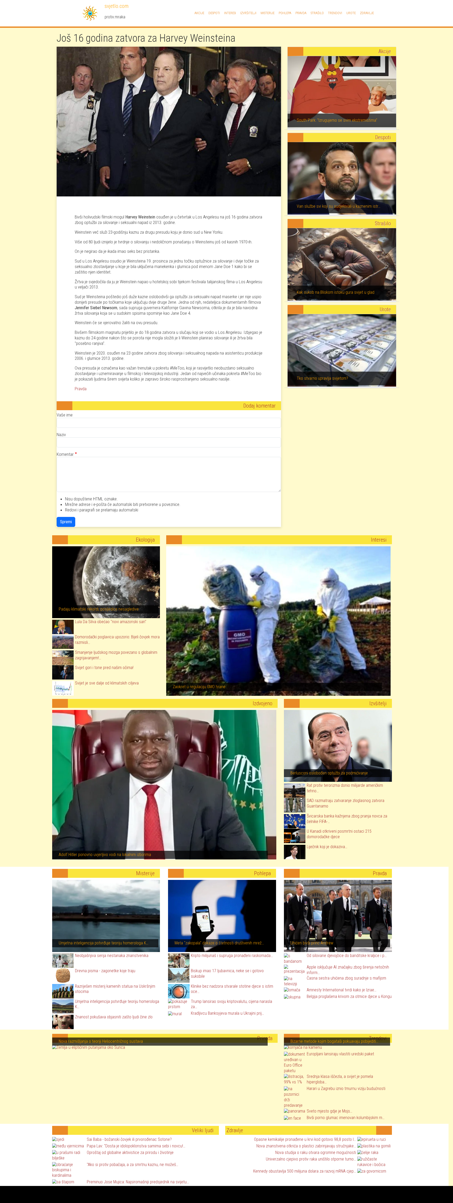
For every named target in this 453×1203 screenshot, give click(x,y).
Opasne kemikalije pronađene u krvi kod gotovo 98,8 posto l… (305, 1139)
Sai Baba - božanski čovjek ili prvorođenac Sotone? (129, 1139)
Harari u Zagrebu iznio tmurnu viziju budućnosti (346, 1088)
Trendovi (335, 13)
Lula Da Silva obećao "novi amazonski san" (110, 621)
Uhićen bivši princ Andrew (311, 942)
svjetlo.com (115, 6)
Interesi (230, 13)
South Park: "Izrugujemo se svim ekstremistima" (337, 120)
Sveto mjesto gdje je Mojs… (329, 1111)
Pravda (300, 13)
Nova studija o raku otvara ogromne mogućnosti (315, 1152)
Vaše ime (65, 415)
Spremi (66, 521)
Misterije (267, 13)
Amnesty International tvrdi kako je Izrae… (341, 989)
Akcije (199, 13)
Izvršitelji (248, 13)
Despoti (214, 13)
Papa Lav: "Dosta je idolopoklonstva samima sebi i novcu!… (136, 1145)
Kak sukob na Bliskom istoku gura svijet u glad (335, 292)
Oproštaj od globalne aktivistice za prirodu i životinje (130, 1152)
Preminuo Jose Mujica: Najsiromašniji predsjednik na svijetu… (138, 1181)
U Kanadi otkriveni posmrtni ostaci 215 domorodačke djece (339, 834)
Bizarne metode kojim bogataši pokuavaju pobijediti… (334, 1041)
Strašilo (317, 13)
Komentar (65, 454)
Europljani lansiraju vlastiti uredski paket (340, 1053)
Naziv (61, 434)
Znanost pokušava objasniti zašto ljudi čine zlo (114, 1016)
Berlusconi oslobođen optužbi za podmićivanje (329, 773)
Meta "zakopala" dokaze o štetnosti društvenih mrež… (219, 942)
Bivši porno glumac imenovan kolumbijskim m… (346, 1117)
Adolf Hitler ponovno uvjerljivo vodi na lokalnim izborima (105, 854)
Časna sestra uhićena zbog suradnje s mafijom (346, 978)
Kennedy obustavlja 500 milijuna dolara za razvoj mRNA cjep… (304, 1171)
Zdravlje (367, 13)
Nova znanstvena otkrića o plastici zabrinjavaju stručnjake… (306, 1145)
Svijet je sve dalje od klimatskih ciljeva (107, 683)
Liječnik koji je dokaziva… (327, 846)
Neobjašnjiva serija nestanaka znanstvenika (111, 955)
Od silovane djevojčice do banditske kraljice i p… (347, 955)
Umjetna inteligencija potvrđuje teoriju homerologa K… (103, 942)
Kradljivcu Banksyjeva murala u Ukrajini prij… (227, 1013)
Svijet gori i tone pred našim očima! (104, 667)
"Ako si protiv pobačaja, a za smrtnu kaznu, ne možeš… (132, 1164)
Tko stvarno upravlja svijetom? (322, 378)
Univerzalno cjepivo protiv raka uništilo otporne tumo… (311, 1159)
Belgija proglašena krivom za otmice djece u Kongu (349, 996)
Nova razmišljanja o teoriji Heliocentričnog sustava (101, 1041)
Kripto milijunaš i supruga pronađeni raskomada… (232, 955)
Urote (351, 13)
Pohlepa (285, 13)
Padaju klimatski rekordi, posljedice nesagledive (99, 609)
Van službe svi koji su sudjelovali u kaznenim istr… (338, 206)
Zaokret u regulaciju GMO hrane (199, 686)
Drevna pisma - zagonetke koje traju (105, 970)
